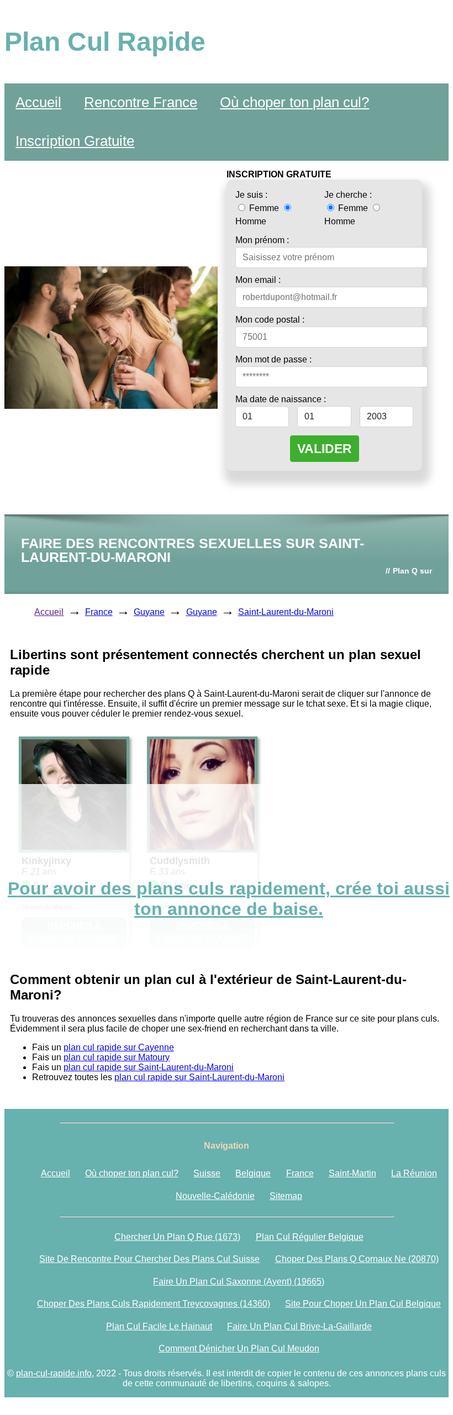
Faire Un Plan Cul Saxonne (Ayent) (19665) (238, 1281)
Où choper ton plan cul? (294, 102)
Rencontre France (140, 102)
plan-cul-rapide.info (54, 1373)
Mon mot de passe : (273, 359)
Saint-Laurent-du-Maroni (286, 612)
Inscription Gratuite (74, 141)
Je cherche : (348, 194)
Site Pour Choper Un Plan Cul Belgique (363, 1303)
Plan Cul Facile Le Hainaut (159, 1326)
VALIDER (324, 448)
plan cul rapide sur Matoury (117, 1057)
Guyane (149, 612)
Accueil (38, 102)
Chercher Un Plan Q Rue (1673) (177, 1237)
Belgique (253, 1173)
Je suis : (251, 194)
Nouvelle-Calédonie (215, 1196)
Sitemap (286, 1196)
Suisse (206, 1173)
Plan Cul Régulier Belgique (310, 1237)
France (99, 612)
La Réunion (414, 1173)
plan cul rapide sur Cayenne (119, 1047)
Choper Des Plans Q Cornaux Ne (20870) (357, 1259)
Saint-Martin (352, 1173)
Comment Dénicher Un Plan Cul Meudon (239, 1348)
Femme (264, 208)
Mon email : (258, 280)
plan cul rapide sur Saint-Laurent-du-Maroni (149, 1067)
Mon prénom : (262, 240)
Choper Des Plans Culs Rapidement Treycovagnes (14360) (153, 1303)
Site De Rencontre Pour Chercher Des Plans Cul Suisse (149, 1259)
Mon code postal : (269, 319)
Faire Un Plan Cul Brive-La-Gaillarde (299, 1326)
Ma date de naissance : (280, 399)
